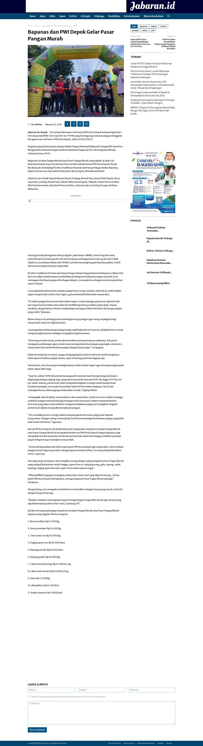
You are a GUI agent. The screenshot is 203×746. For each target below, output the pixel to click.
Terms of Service (114, 743)
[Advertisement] (76, 6)
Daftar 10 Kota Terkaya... (161, 250)
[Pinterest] (80, 124)
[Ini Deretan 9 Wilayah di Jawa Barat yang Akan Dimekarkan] (137, 272)
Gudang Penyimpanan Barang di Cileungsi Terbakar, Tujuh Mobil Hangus (152, 101)
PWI (153, 30)
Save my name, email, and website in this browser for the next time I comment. (68, 696)
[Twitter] (74, 124)
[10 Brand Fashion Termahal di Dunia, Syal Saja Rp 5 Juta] (137, 229)
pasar (145, 30)
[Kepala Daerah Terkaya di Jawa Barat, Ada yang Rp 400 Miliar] (137, 240)
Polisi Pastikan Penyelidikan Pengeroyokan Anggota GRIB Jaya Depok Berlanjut (164, 44)
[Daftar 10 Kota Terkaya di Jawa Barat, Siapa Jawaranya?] (137, 251)
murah (163, 26)
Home (30, 26)
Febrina (38, 124)
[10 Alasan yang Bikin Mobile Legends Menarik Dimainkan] (137, 283)
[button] (169, 16)
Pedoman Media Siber (146, 743)
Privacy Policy (129, 743)
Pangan (135, 30)
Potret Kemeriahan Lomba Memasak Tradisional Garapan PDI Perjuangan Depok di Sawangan (149, 74)
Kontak (169, 743)
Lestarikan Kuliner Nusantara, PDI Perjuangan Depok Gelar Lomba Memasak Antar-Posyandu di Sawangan (152, 84)
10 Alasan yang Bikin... (159, 283)
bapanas (143, 26)
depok (154, 26)
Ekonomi (37, 26)
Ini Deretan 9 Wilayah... (159, 272)
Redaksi (160, 743)
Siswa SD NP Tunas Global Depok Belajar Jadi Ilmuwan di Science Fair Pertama (140, 42)
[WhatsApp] (86, 124)
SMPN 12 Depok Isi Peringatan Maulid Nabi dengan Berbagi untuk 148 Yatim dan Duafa (152, 110)
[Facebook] (67, 124)
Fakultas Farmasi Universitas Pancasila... (159, 261)
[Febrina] (29, 124)
